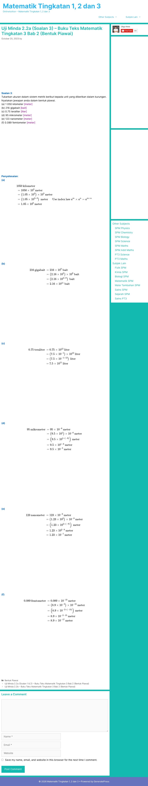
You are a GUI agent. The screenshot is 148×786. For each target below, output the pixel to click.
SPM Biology (122, 237)
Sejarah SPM (122, 294)
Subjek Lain (132, 17)
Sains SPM (121, 289)
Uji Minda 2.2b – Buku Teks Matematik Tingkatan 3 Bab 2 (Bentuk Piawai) (40, 686)
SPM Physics (122, 228)
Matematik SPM (124, 280)
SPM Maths (121, 245)
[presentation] (55, 195)
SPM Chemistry (124, 232)
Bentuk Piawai (11, 680)
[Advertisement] (54, 70)
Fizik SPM (120, 267)
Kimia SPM (121, 272)
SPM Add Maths (124, 250)
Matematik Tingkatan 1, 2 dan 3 (52, 6)
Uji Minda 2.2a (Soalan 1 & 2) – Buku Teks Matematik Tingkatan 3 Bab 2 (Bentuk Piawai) (47, 683)
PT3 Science (122, 254)
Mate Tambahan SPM (127, 285)
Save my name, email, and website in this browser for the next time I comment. (51, 759)
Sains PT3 (121, 298)
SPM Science (122, 241)
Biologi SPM (122, 276)
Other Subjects (106, 17)
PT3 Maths (121, 258)
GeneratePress (101, 781)
